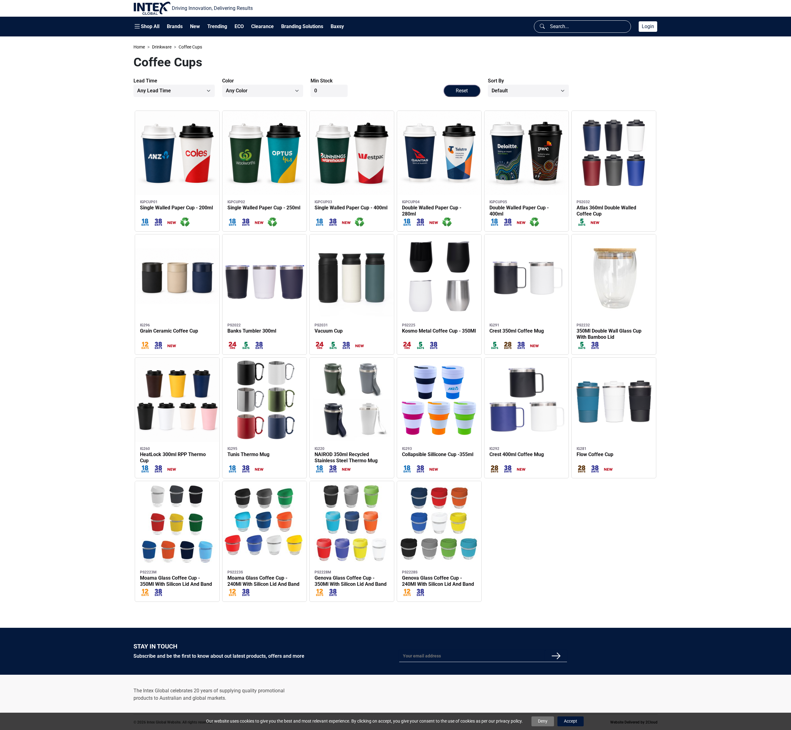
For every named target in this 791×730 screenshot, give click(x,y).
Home (139, 46)
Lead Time (145, 81)
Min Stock (321, 81)
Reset (462, 91)
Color (228, 81)
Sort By (496, 81)
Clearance (262, 26)
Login (648, 26)
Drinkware (161, 46)
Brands (175, 26)
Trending (217, 26)
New (195, 26)
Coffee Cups (190, 46)
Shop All (150, 26)
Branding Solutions (302, 26)
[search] (542, 26)
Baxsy (337, 26)
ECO (239, 26)
